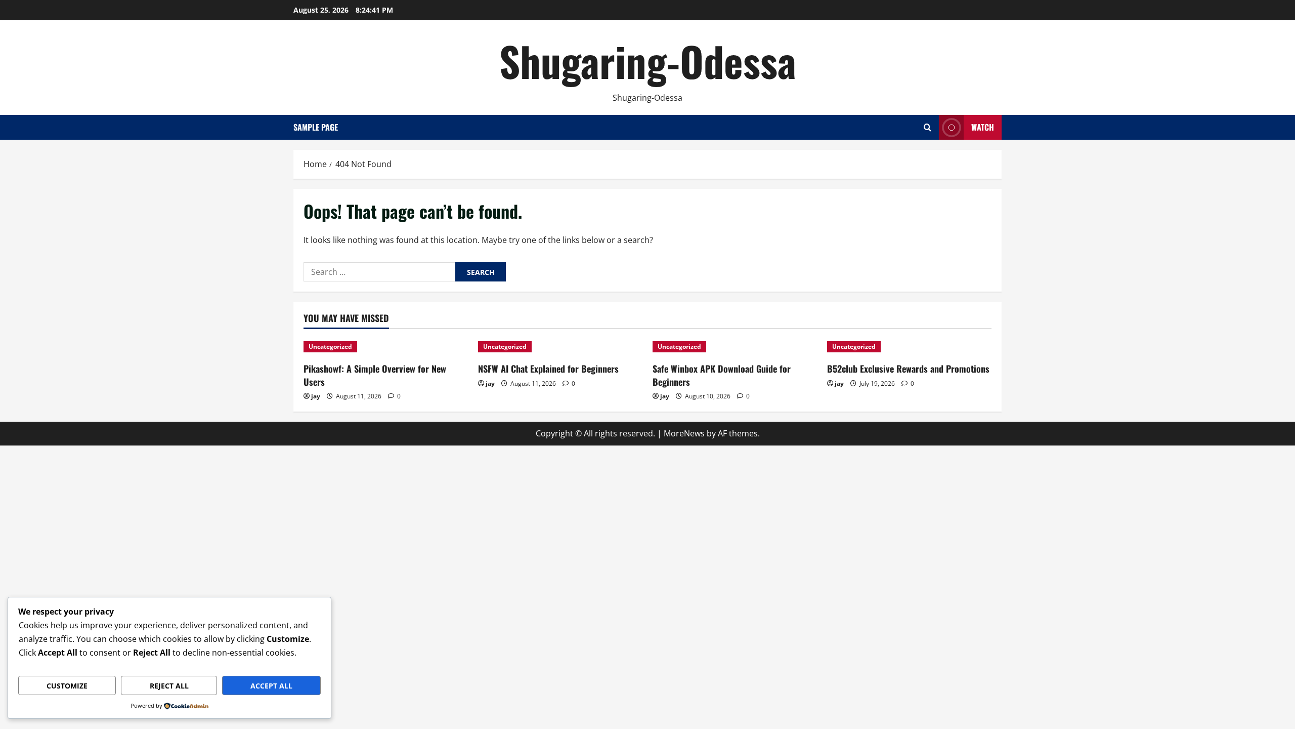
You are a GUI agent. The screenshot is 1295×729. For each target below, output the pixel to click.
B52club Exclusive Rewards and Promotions (908, 368)
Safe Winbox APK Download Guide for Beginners (722, 375)
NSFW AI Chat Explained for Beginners (548, 368)
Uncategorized (330, 346)
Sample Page (315, 127)
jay (315, 396)
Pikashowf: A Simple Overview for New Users (375, 375)
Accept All (271, 686)
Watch (982, 127)
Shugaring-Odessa (647, 61)
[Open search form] (927, 127)
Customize (67, 686)
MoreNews (684, 433)
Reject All (169, 686)
